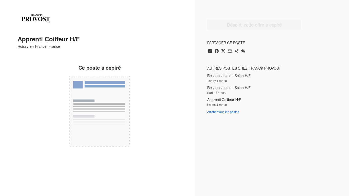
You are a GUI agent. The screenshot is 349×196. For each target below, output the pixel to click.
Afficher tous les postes (223, 111)
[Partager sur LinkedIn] (210, 51)
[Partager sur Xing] (237, 51)
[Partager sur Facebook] (217, 51)
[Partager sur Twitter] (223, 51)
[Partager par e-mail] (230, 51)
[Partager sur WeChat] (243, 51)
